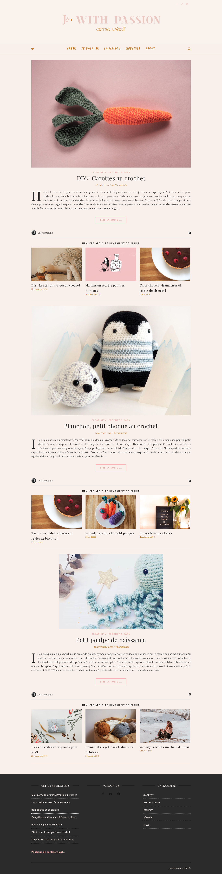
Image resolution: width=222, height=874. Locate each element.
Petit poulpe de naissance (111, 640)
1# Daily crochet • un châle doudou (164, 747)
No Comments (119, 185)
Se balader (90, 49)
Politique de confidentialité (48, 851)
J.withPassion (45, 232)
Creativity (99, 172)
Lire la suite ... (111, 219)
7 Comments (122, 646)
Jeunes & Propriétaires (156, 533)
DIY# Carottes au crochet (111, 178)
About (150, 49)
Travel (146, 824)
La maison (112, 49)
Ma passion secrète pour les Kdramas (52, 839)
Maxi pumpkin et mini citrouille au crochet (54, 794)
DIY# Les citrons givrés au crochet (55, 285)
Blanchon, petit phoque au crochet (111, 426)
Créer (71, 49)
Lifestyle (133, 49)
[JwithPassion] (111, 22)
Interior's (148, 809)
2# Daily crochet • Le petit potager (109, 533)
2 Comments (120, 432)
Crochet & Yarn (119, 172)
